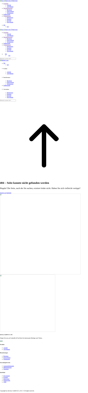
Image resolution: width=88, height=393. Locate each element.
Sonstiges (6, 369)
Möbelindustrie (7, 367)
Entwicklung (6, 357)
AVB (4, 382)
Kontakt (5, 377)
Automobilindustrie (8, 366)
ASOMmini (6, 349)
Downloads (6, 376)
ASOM (5, 348)
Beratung (5, 356)
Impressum (6, 379)
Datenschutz (6, 380)
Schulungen (6, 359)
